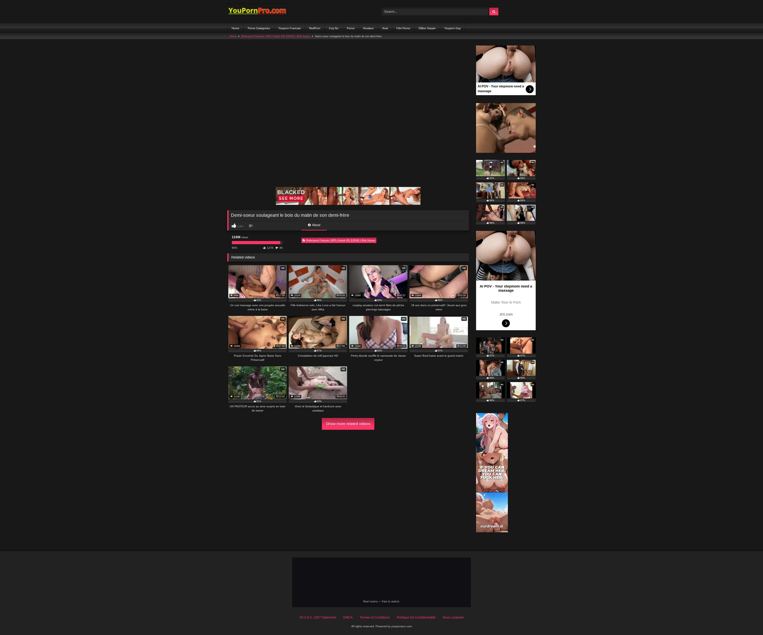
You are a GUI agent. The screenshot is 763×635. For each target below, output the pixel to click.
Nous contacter (453, 617)
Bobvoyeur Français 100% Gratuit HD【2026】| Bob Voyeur (275, 36)
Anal (385, 28)
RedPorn (314, 28)
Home (235, 28)
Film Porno (403, 28)
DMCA (348, 617)
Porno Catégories (259, 28)
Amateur (368, 28)
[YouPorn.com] (257, 11)
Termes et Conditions (375, 617)
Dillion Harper (427, 28)
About (315, 225)
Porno (350, 28)
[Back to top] (750, 623)
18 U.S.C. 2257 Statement (317, 617)
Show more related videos (348, 424)
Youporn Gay (452, 28)
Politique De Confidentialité (416, 617)
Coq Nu (333, 28)
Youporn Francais (289, 28)
